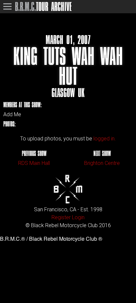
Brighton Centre (102, 163)
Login (78, 217)
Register (61, 217)
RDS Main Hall (34, 163)
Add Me (12, 114)
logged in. (104, 138)
